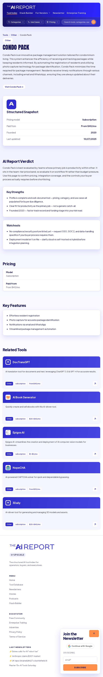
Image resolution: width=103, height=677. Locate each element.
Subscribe (80, 667)
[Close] (94, 633)
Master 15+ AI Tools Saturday (22, 665)
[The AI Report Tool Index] (21, 7)
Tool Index (12, 13)
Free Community (17, 618)
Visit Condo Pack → (14, 87)
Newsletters (15, 589)
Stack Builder (26, 13)
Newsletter (58, 13)
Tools (5, 35)
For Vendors (42, 13)
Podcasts (13, 598)
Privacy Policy (15, 632)
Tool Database (16, 584)
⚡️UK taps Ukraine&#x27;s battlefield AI (28, 660)
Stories (12, 594)
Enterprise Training (76, 13)
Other (14, 35)
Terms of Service (17, 636)
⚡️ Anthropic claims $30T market (24, 656)
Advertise (14, 627)
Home (12, 580)
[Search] (93, 22)
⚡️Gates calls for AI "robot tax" (23, 651)
